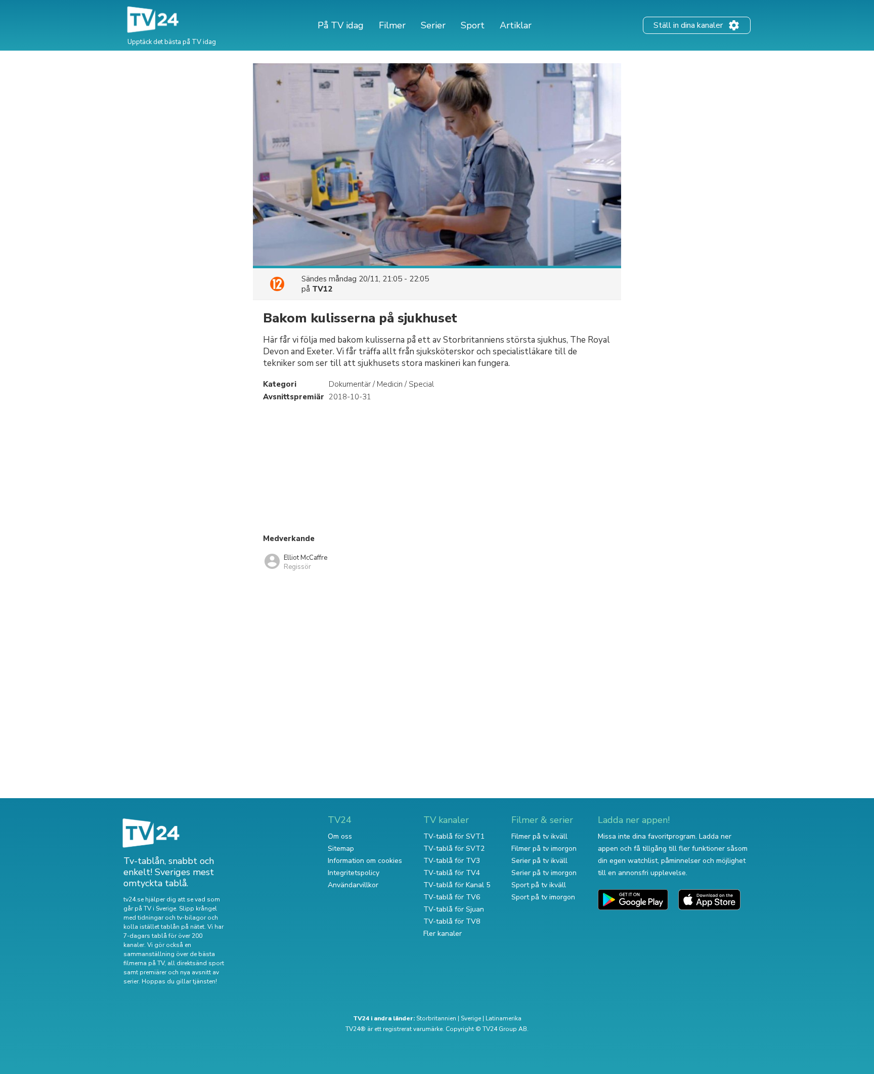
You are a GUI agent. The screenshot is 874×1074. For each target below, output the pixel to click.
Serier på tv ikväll (539, 860)
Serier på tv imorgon (544, 873)
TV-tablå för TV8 (451, 921)
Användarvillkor (353, 885)
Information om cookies (365, 860)
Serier (433, 25)
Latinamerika (503, 1018)
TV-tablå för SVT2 (454, 848)
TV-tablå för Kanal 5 (456, 885)
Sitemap (341, 848)
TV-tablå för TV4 (451, 873)
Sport (473, 25)
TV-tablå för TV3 (451, 860)
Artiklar (516, 25)
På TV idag (341, 25)
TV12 (322, 289)
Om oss (340, 836)
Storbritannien (436, 1018)
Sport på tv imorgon (543, 897)
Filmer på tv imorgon (544, 848)
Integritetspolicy (353, 873)
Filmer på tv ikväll (539, 836)
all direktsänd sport (195, 963)
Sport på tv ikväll (538, 885)
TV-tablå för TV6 (451, 897)
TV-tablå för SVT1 (454, 836)
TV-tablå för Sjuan (453, 909)
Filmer (392, 25)
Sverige (471, 1018)
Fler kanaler (442, 933)
